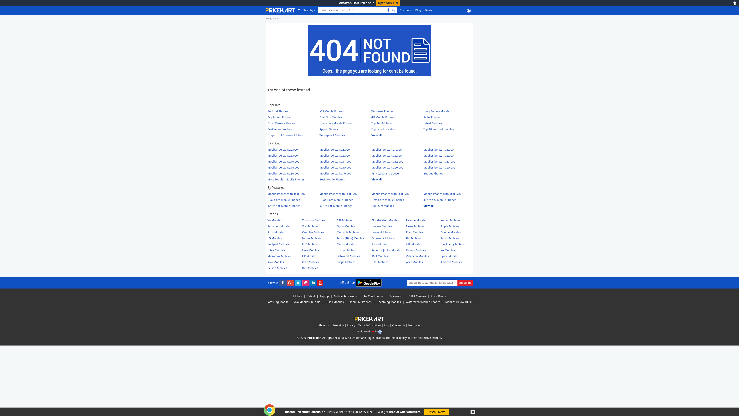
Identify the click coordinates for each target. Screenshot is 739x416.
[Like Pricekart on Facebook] (282, 282)
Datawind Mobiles (348, 256)
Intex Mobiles (276, 250)
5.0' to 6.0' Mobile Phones (335, 206)
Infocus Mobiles (347, 250)
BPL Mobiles (344, 220)
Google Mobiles (451, 232)
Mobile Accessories (346, 296)
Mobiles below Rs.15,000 (335, 167)
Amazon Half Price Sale (356, 3)
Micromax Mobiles (279, 256)
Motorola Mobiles (348, 232)
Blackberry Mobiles (453, 244)
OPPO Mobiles (334, 302)
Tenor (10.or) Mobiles (350, 238)
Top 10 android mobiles (438, 129)
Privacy (351, 325)
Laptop (324, 296)
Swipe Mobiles (346, 262)
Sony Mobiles (380, 244)
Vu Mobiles (275, 220)
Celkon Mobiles (277, 268)
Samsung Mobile (277, 302)
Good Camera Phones (281, 123)
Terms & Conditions (369, 325)
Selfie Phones (432, 117)
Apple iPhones (328, 129)
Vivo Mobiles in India (306, 302)
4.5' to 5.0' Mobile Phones (284, 206)
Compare (405, 10)
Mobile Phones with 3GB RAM (390, 194)
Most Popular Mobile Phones (286, 179)
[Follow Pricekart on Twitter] (298, 282)
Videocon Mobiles (417, 256)
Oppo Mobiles (346, 226)
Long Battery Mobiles (437, 111)
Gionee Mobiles (416, 250)
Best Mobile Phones (332, 179)
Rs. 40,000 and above (385, 173)
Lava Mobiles (310, 250)
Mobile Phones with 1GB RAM (287, 194)
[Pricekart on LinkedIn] (313, 282)
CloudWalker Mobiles (385, 220)
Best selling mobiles (280, 129)
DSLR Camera (417, 296)
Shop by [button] (308, 10)
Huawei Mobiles (381, 226)
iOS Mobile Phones (331, 111)
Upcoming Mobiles (389, 302)
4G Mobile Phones (383, 117)
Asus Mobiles (276, 232)
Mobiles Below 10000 (458, 302)
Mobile (297, 296)
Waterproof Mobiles (332, 135)
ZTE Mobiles (414, 244)
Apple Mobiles (450, 226)
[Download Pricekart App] (369, 282)
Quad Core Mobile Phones (336, 200)
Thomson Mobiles (313, 220)
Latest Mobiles (432, 123)
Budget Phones (433, 173)
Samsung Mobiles (279, 226)
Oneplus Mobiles (313, 232)
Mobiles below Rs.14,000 (283, 167)
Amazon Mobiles (451, 262)
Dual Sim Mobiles (330, 117)
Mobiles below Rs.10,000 (283, 161)
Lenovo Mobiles (381, 232)
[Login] (468, 10)
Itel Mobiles (413, 238)
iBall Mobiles (379, 256)
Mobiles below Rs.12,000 (387, 161)
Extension (338, 325)
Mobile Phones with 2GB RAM (338, 194)
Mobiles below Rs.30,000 (283, 173)
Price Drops (438, 296)
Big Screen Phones (280, 117)
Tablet (311, 296)
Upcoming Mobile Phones (336, 123)
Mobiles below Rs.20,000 (387, 167)
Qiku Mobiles (379, 262)
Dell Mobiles (310, 268)
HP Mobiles (309, 256)
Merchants (414, 325)
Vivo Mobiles (310, 226)
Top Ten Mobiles (381, 123)
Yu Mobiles (448, 250)
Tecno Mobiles (450, 238)
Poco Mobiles (414, 232)
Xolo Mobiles (276, 262)
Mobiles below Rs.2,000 (283, 149)
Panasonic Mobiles (383, 238)
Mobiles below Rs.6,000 (283, 155)
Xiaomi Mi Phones (360, 302)
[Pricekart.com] (280, 10)
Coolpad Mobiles (278, 244)
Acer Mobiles (414, 262)
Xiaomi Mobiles (450, 220)
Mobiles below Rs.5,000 (438, 149)
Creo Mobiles (310, 262)
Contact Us (398, 325)
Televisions (397, 296)
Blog (418, 10)
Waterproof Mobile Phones (423, 302)
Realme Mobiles (416, 220)
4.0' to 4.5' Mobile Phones (439, 200)
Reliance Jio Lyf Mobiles (386, 250)
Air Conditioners (374, 296)
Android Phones (278, 111)
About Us (324, 325)
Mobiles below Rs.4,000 (386, 149)
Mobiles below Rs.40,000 (335, 173)
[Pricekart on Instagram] (305, 282)
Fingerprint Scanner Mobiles (286, 135)
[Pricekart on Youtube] (320, 282)
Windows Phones (382, 111)
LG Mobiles (275, 238)
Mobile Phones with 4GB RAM (442, 194)
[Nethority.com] (380, 331)
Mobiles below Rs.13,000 (439, 161)
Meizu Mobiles (346, 244)
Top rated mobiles (383, 129)
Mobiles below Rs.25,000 (439, 167)
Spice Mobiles (450, 256)
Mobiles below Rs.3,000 (334, 149)
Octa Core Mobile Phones (387, 200)
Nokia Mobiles (415, 226)
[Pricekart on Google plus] (290, 282)
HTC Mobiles (310, 244)
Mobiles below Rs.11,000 (335, 161)
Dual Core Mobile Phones (284, 200)
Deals (428, 10)
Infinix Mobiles (311, 238)
